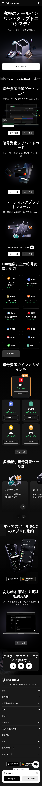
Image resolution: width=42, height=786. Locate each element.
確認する (11, 778)
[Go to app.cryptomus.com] (12, 3)
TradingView (24, 247)
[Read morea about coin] (17, 79)
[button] (21, 690)
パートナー (30, 778)
